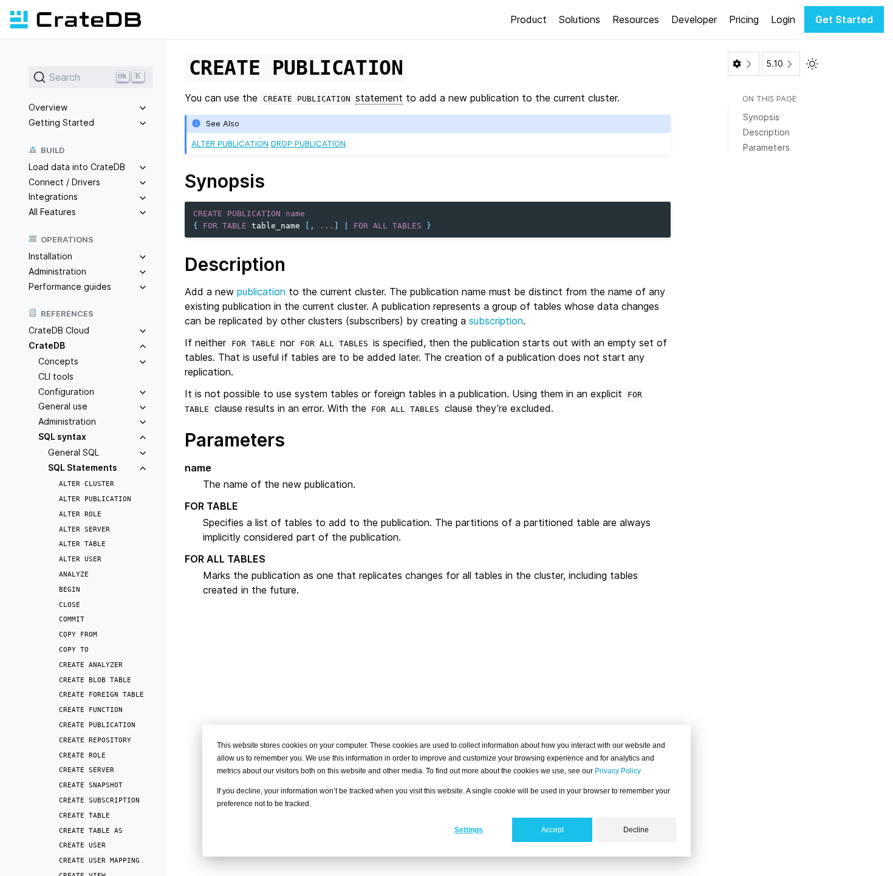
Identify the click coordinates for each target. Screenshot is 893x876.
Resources (635, 19)
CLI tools (56, 376)
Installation (50, 256)
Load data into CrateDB (77, 167)
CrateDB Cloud (59, 330)
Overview (48, 107)
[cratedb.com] (75, 19)
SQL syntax (62, 436)
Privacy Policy (618, 771)
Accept (552, 830)
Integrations (53, 196)
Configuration (66, 391)
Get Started (844, 19)
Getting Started (61, 122)
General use (62, 406)
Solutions (579, 19)
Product (528, 19)
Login (783, 19)
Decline (636, 830)
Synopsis (761, 117)
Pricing (744, 19)
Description (766, 132)
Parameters (766, 147)
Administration (57, 271)
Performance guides (70, 286)
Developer (694, 19)
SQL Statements (82, 467)
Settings (468, 830)
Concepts (58, 361)
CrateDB (47, 345)
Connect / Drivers (64, 181)
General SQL (73, 452)
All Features (52, 212)
